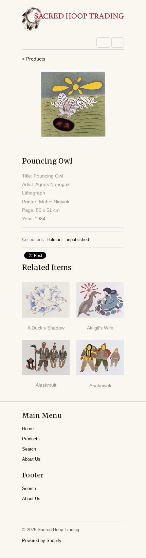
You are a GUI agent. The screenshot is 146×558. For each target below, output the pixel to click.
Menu (103, 42)
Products (31, 438)
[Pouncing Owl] (73, 104)
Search (29, 449)
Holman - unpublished (68, 239)
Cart (117, 42)
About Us (31, 459)
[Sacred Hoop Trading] (73, 19)
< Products (33, 59)
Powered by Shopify (41, 540)
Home (28, 428)
